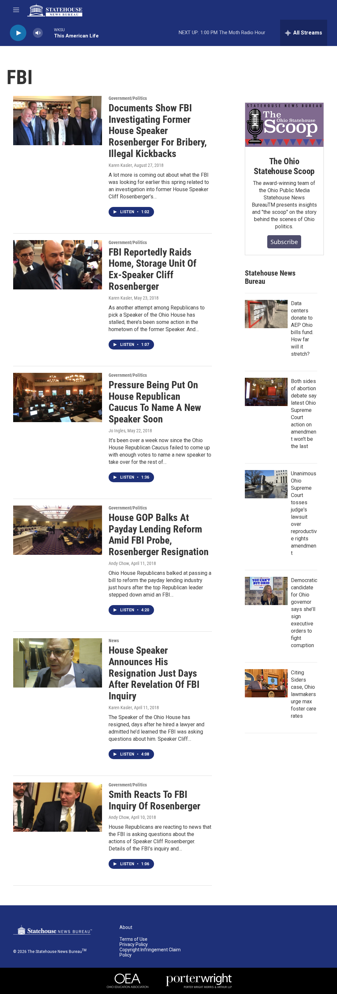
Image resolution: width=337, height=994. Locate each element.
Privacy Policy (133, 944)
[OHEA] (127, 981)
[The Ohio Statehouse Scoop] (284, 125)
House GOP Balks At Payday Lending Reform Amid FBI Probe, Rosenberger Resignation (159, 534)
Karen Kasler (120, 165)
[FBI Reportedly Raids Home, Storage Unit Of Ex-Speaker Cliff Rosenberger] (57, 264)
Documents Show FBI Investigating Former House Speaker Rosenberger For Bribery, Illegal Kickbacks (158, 130)
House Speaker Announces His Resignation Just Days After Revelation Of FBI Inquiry (154, 673)
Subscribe (284, 242)
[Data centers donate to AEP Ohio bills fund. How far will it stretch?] (266, 314)
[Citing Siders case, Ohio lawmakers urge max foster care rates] (266, 683)
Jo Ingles (117, 430)
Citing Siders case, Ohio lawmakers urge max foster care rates (303, 694)
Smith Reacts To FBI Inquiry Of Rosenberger (154, 800)
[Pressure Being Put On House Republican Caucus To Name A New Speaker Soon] (57, 397)
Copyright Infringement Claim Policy (150, 952)
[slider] (48, 32)
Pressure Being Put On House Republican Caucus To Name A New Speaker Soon (155, 402)
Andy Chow (119, 563)
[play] (18, 33)
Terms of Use (133, 939)
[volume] (37, 33)
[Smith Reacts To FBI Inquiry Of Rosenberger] (57, 807)
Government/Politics (128, 98)
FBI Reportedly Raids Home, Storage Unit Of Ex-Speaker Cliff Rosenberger (152, 269)
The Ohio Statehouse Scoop (284, 166)
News (114, 640)
